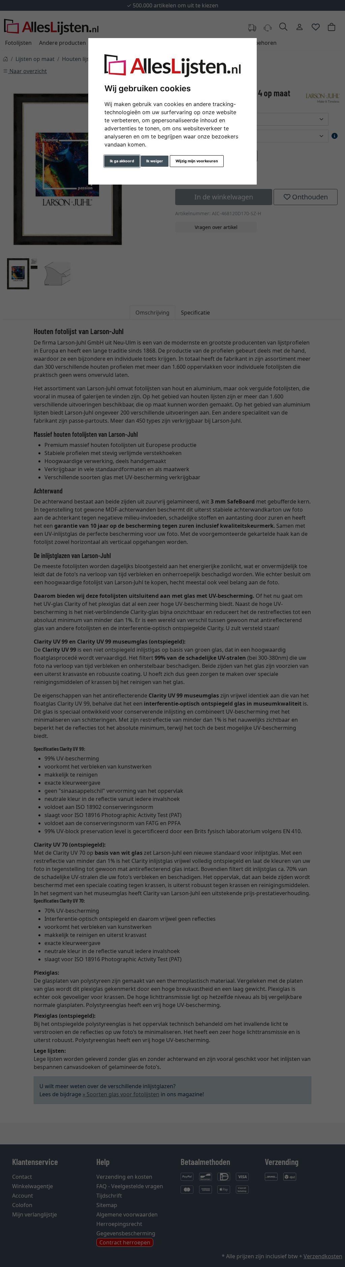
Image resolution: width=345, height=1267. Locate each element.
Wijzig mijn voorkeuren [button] (197, 161)
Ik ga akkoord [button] (122, 161)
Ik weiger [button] (154, 161)
